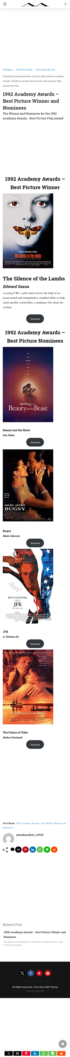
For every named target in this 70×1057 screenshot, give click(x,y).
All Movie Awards (24, 69)
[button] (9, 1053)
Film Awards (49, 81)
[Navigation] (4, 4)
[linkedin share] (32, 849)
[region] (35, 147)
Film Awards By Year (45, 69)
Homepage (8, 69)
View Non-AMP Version (46, 986)
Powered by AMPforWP (35, 991)
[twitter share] (12, 849)
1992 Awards (47, 76)
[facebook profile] (31, 973)
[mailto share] (18, 849)
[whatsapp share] (40, 849)
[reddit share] (54, 849)
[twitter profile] (22, 973)
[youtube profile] (48, 973)
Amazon (35, 319)
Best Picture (36, 81)
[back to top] (63, 1044)
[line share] (47, 849)
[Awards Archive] (35, 3)
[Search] (65, 4)
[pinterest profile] (39, 973)
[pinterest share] (25, 849)
